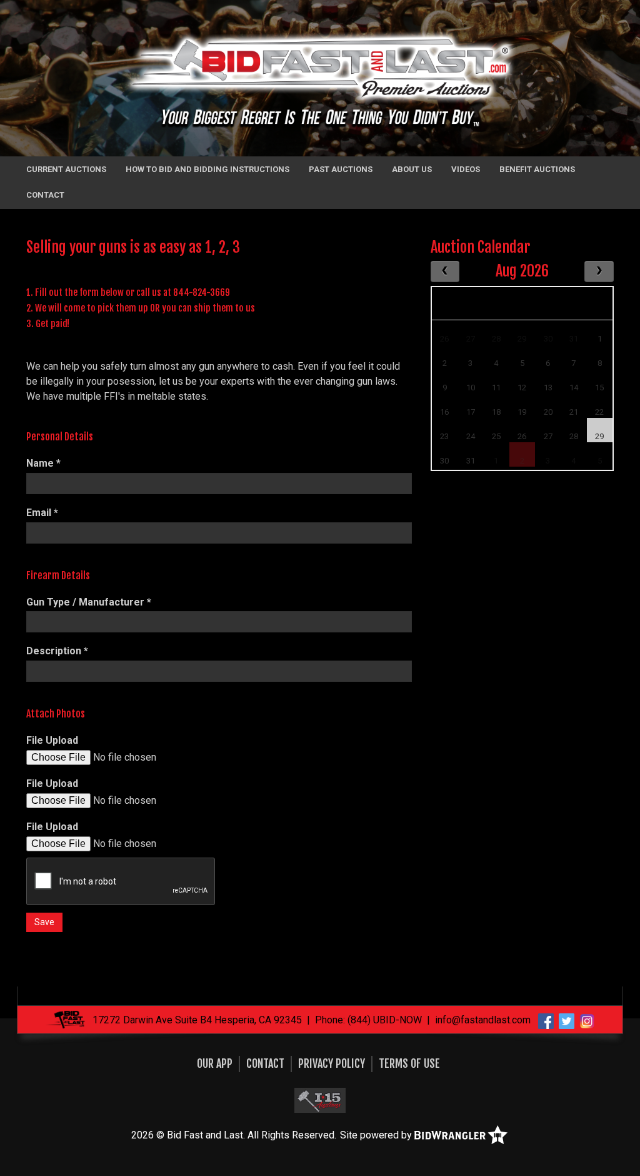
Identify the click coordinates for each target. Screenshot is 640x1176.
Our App (214, 1063)
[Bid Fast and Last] (320, 78)
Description (57, 651)
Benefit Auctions (537, 169)
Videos (465, 169)
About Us (412, 169)
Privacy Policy (331, 1063)
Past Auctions (340, 169)
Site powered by (377, 1135)
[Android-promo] (320, 1099)
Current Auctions (66, 169)
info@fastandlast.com (483, 1020)
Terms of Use (409, 1063)
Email (42, 513)
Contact (45, 195)
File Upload (52, 740)
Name (43, 463)
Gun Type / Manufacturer (88, 602)
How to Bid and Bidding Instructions (207, 169)
